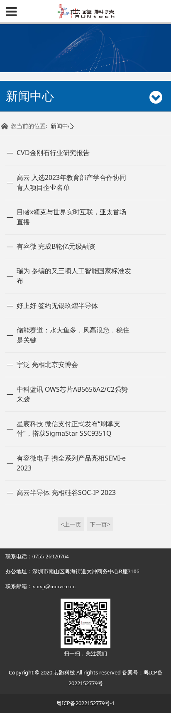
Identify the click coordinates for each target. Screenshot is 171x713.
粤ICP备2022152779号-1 (85, 703)
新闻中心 (62, 126)
